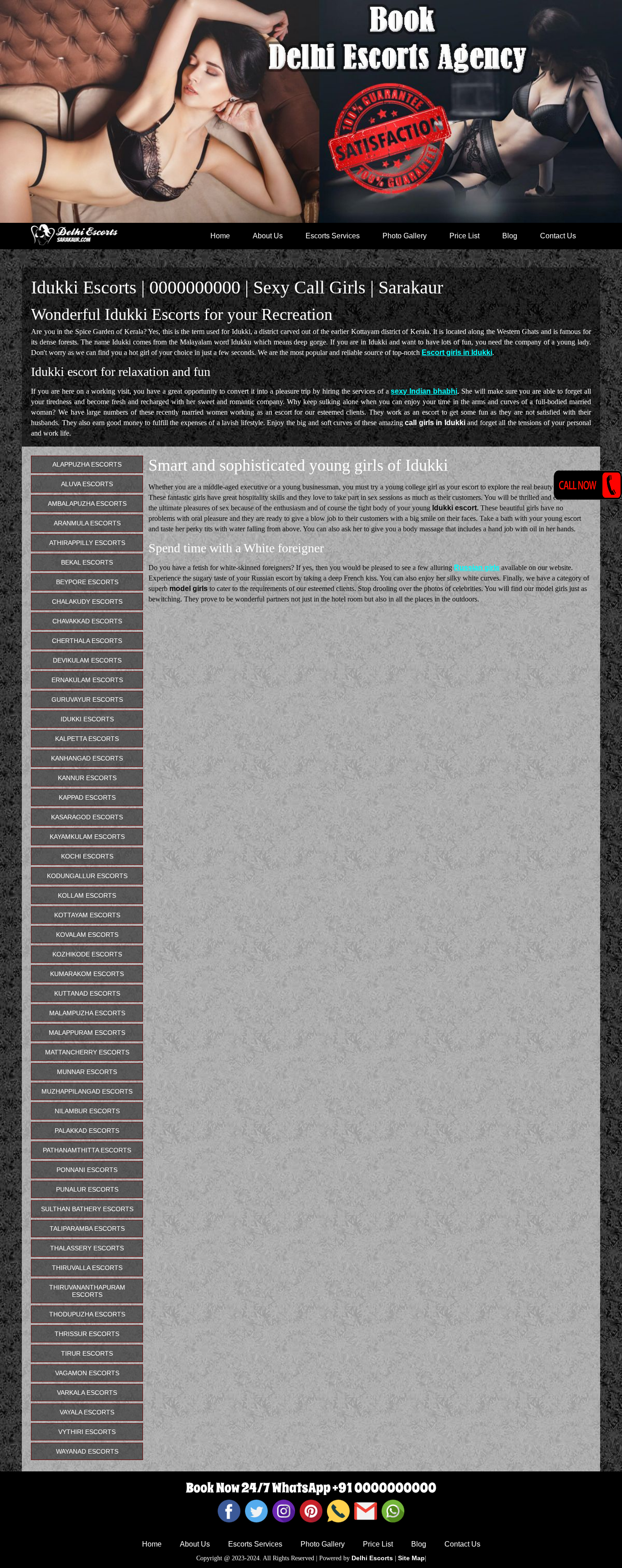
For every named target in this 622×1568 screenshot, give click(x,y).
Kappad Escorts (87, 797)
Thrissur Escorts (87, 1333)
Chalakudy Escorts (87, 601)
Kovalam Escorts (87, 934)
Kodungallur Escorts (87, 875)
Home (220, 236)
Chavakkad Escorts (87, 621)
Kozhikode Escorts (87, 954)
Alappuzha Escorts (87, 464)
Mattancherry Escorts (87, 1052)
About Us (268, 236)
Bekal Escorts (87, 562)
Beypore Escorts (87, 582)
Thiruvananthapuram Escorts (87, 1291)
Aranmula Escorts (87, 523)
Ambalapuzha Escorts (87, 503)
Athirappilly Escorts (87, 542)
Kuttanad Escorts (87, 993)
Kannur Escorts (87, 777)
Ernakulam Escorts (87, 680)
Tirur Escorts (87, 1353)
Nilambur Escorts (87, 1111)
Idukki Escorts (87, 719)
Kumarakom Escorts (87, 973)
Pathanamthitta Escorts (87, 1150)
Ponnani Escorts (86, 1169)
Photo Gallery (404, 236)
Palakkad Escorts (87, 1130)
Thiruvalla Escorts (87, 1267)
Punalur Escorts (87, 1189)
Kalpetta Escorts (87, 738)
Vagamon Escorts (87, 1373)
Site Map (411, 1558)
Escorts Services (333, 236)
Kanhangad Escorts (87, 758)
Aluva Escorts (87, 484)
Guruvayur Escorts (87, 699)
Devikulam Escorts (87, 660)
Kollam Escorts (87, 895)
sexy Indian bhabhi (424, 391)
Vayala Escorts (87, 1412)
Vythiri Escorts (87, 1431)
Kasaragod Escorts (87, 817)
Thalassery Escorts (87, 1248)
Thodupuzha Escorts (87, 1314)
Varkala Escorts (87, 1392)
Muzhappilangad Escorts (87, 1091)
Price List (464, 236)
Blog (509, 236)
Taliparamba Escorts (87, 1228)
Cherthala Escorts (87, 640)
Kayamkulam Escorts (87, 836)
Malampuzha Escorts (87, 1013)
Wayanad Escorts (87, 1451)
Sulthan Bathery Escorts (87, 1209)
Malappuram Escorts (87, 1032)
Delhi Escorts (372, 1558)
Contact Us (558, 236)
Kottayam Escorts (87, 915)
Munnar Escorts (87, 1071)
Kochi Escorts (87, 856)
